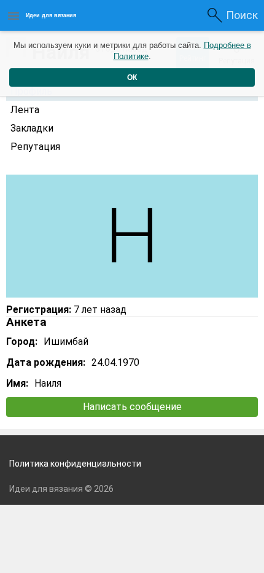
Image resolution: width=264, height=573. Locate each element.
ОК (132, 77)
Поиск (242, 15)
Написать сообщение (132, 407)
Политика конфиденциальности (75, 463)
